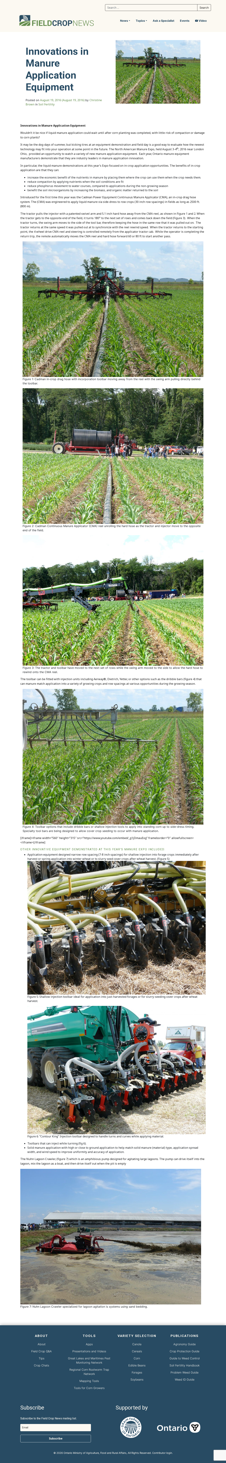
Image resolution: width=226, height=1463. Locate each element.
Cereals (137, 1351)
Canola (136, 1344)
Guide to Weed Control (185, 1358)
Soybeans (136, 1379)
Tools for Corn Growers (89, 1388)
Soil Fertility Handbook (185, 1365)
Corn (137, 1358)
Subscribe (56, 1438)
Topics (140, 20)
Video (202, 20)
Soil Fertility (46, 104)
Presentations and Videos (89, 1351)
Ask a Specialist (163, 20)
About (42, 1344)
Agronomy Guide (184, 1344)
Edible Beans (136, 1365)
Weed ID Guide (184, 1379)
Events (184, 20)
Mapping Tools (89, 1381)
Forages (137, 1372)
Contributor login (162, 1452)
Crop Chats (41, 1365)
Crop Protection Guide (184, 1351)
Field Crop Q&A (41, 1351)
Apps (89, 1344)
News (124, 20)
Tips (41, 1358)
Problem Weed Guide (184, 1372)
